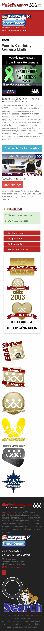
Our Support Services (15, 238)
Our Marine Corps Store (16, 244)
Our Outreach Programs (16, 233)
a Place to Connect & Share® (18, 249)
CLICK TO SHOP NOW (12, 184)
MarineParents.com (8, 27)
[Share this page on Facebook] (29, 16)
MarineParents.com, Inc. (32, 616)
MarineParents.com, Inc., (12, 512)
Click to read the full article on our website (22, 148)
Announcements (21, 27)
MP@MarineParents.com (12, 567)
